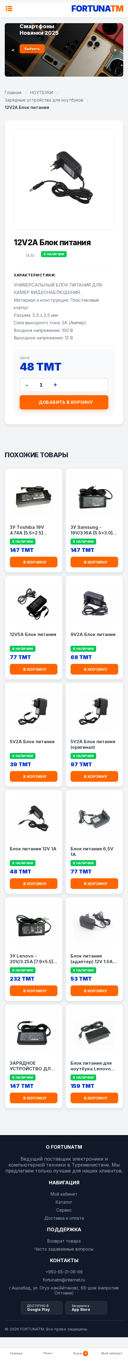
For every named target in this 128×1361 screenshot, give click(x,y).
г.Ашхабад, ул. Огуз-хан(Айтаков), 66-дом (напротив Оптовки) (64, 1290)
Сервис (64, 1210)
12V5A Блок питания (33, 634)
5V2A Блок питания (32, 741)
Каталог (64, 1202)
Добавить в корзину (66, 402)
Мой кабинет (64, 1194)
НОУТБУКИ (41, 92)
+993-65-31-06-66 (64, 1271)
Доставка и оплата (64, 1218)
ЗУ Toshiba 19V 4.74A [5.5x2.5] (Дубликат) (27, 530)
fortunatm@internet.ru (64, 1279)
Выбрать (32, 49)
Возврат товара (64, 1240)
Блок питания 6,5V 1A (92, 851)
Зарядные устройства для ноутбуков (44, 99)
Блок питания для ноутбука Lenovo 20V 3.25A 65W (91, 1066)
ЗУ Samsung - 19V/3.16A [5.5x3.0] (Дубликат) (92, 530)
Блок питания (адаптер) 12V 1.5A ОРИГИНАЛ (92, 959)
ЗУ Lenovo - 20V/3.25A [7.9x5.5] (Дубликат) (31, 959)
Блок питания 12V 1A (33, 849)
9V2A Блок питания (93, 634)
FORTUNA (97, 9)
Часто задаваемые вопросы (64, 1248)
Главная (13, 92)
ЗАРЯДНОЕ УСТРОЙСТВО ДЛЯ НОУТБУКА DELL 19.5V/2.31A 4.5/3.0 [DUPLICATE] (32, 1066)
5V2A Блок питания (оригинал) (93, 744)
